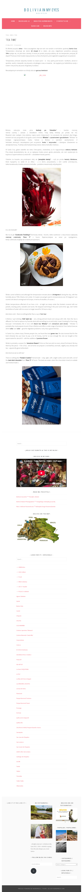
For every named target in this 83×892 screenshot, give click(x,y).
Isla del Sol (19, 664)
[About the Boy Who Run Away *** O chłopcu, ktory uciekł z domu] (61, 835)
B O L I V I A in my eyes (41, 9)
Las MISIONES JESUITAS (23, 684)
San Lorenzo (20, 742)
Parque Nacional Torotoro (23, 698)
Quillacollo (19, 723)
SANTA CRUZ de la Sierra (23, 752)
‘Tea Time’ (11, 40)
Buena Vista (19, 606)
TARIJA (18, 771)
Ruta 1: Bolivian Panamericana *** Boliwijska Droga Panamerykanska (35, 506)
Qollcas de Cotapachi (22, 718)
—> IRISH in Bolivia (21, 582)
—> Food (19, 577)
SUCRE (18, 761)
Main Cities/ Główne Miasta (43, 21)
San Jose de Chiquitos (22, 737)
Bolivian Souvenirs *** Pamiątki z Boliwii (27, 497)
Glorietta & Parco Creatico (23, 655)
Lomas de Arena (21, 689)
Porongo (18, 708)
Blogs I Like (35, 26)
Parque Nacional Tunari (23, 703)
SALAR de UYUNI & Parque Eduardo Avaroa (28, 727)
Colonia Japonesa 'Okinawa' (24, 630)
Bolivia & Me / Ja (24, 21)
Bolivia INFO (47, 26)
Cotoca (18, 645)
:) (33, 871)
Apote (18, 601)
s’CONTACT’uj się (62, 21)
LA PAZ (18, 674)
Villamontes (19, 786)
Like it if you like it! (16, 803)
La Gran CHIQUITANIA (22, 669)
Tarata (18, 766)
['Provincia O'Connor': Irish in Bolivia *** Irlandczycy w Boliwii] (72, 835)
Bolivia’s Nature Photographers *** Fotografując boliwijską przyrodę (35, 502)
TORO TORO (20, 781)
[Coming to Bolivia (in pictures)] (61, 847)
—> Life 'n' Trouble (21, 587)
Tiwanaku (19, 776)
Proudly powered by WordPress (29, 888)
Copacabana (20, 640)
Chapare (18, 616)
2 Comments (17, 45)
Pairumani (19, 693)
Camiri (18, 611)
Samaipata (19, 732)
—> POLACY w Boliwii (22, 591)
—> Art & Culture (21, 572)
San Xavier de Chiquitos (23, 747)
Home (13, 21)
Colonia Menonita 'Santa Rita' (24, 635)
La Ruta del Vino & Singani (23, 679)
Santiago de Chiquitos (22, 757)
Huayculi (18, 659)
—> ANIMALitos (20, 567)
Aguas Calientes (20, 596)
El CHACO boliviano (22, 650)
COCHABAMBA (20, 625)
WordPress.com (58, 888)
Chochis (18, 621)
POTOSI (18, 713)
